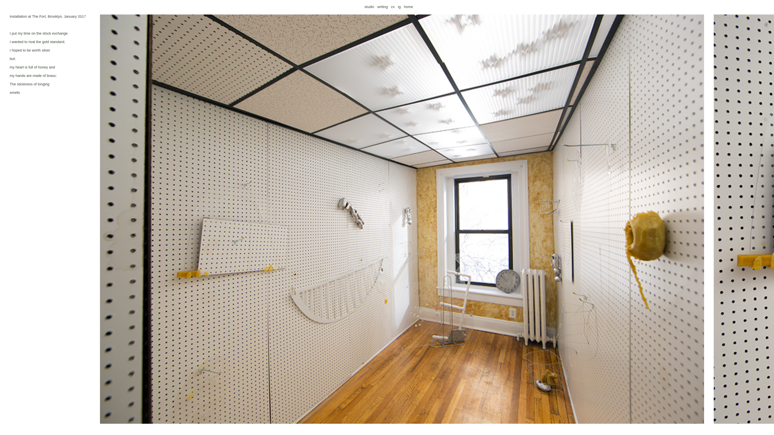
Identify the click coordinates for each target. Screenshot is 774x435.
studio (369, 7)
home (408, 7)
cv (393, 7)
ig (399, 7)
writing (382, 7)
